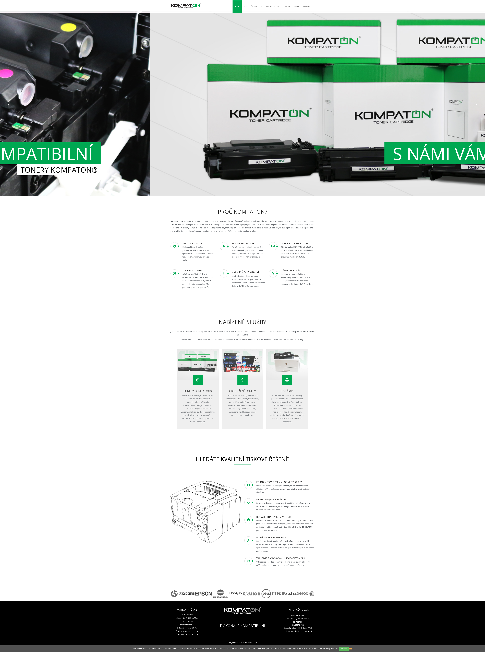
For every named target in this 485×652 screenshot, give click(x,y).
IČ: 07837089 (297, 622)
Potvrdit (344, 648)
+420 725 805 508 (187, 621)
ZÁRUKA (286, 6)
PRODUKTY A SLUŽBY (270, 6)
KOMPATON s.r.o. (187, 615)
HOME (237, 6)
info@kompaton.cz (187, 624)
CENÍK (296, 6)
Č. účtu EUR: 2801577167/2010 (187, 634)
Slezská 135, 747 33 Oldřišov (187, 618)
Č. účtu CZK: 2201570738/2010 (187, 631)
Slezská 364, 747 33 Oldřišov (298, 619)
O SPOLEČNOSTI (251, 6)
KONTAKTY (308, 6)
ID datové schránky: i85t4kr (187, 628)
